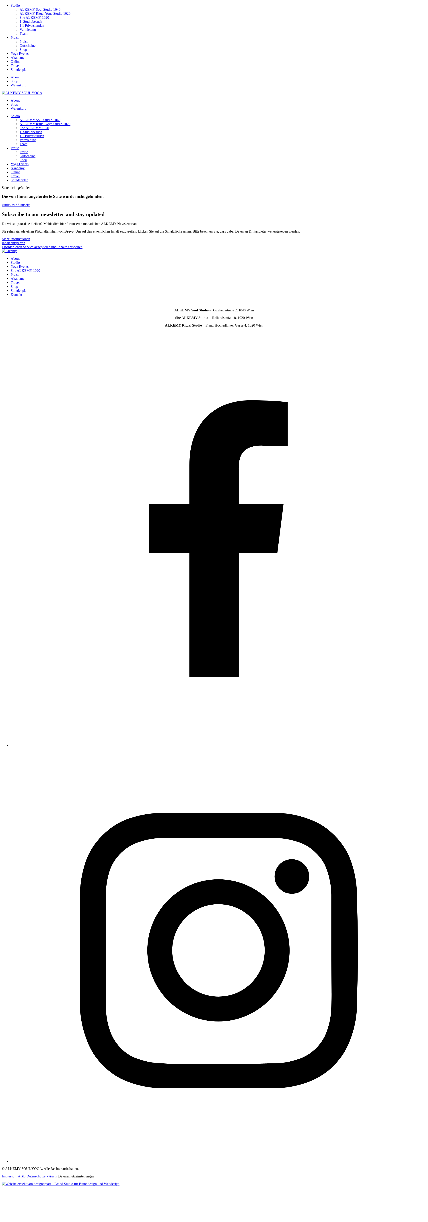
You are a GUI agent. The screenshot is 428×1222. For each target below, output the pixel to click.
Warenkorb (18, 85)
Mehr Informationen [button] (16, 239)
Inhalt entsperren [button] (13, 243)
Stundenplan (19, 70)
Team (23, 33)
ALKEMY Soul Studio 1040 (40, 9)
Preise (15, 37)
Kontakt (16, 294)
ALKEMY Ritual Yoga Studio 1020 (45, 13)
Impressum (9, 1176)
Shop (23, 49)
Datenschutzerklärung (42, 1176)
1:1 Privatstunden (32, 25)
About (15, 77)
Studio (15, 5)
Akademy (18, 57)
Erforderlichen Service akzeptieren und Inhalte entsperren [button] (42, 247)
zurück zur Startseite (16, 205)
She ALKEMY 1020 (34, 17)
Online (15, 61)
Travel (15, 65)
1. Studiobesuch (31, 21)
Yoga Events (20, 53)
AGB (22, 1176)
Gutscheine (27, 45)
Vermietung (28, 29)
